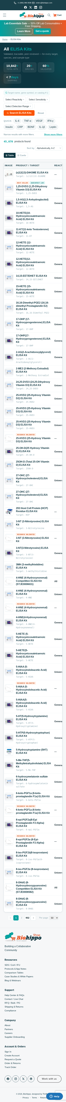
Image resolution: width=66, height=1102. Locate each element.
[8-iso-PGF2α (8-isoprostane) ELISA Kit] (9, 872)
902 (27, 917)
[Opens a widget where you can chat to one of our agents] (54, 1096)
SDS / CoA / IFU (12, 965)
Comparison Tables (14, 972)
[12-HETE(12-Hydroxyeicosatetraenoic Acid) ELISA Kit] (9, 264)
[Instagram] (40, 7)
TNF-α (27, 121)
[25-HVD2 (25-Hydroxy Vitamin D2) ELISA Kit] (9, 398)
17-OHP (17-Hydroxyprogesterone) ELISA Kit (33, 322)
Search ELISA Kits (20, 113)
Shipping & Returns (14, 1006)
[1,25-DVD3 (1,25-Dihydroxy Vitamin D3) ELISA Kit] (9, 188)
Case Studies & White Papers (19, 976)
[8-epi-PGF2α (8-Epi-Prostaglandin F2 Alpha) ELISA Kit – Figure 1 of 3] (9, 841)
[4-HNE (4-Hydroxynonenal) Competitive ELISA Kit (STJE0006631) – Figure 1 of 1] (9, 581)
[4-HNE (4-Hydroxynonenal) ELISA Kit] (9, 594)
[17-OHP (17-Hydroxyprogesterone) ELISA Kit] (9, 324)
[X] (30, 7)
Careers (8, 1033)
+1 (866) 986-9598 (24, 3)
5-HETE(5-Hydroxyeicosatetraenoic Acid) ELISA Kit (30, 653)
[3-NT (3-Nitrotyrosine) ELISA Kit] (9, 525)
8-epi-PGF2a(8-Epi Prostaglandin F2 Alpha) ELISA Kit (30, 822)
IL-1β (42, 127)
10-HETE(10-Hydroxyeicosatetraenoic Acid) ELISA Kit (30, 216)
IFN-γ (50, 121)
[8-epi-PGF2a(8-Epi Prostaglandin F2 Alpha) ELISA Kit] (9, 825)
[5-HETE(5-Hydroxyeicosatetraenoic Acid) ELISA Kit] (9, 655)
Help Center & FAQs (14, 995)
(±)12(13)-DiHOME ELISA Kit (32, 172)
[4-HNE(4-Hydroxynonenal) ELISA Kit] (9, 623)
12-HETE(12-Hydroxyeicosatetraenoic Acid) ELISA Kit (30, 262)
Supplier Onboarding (15, 1037)
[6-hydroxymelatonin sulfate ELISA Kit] (9, 782)
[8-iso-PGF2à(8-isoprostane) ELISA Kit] (9, 858)
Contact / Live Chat (14, 999)
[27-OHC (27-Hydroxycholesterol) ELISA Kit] (9, 480)
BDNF (31, 127)
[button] (49, 15)
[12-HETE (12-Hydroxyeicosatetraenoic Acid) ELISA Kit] (9, 247)
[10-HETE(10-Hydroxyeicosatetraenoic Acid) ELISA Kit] (9, 218)
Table (11, 155)
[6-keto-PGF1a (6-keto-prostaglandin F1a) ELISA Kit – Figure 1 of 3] (9, 810)
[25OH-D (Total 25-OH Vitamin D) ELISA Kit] (9, 465)
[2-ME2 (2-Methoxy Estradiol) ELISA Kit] (9, 372)
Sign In (8, 1051)
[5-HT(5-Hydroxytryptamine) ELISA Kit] (9, 721)
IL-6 (17, 121)
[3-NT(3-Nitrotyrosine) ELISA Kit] (9, 553)
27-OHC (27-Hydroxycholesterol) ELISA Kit (32, 478)
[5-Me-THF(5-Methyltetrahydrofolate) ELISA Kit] (9, 765)
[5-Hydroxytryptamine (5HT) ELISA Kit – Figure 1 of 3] (9, 752)
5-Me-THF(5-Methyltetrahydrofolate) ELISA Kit (33, 763)
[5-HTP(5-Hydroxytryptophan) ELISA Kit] (9, 738)
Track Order (10, 1067)
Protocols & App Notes (15, 969)
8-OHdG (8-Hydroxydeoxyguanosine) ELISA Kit (31, 901)
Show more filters (53, 134)
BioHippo (27, 1094)
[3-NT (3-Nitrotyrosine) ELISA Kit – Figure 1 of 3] (9, 538)
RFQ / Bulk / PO (12, 1003)
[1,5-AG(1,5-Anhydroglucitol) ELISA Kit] (9, 203)
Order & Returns (13, 1063)
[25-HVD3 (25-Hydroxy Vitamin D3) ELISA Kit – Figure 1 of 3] (9, 438)
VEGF (39, 121)
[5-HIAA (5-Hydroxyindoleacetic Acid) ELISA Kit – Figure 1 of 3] (9, 688)
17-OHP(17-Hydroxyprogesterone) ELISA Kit (33, 338)
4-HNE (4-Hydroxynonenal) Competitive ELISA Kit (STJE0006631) (31, 580)
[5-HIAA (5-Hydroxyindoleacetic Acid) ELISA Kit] (9, 672)
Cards (23, 155)
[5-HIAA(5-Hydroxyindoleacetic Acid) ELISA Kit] (9, 705)
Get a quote (42, 31)
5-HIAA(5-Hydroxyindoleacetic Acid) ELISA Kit (31, 702)
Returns (43, 1098)
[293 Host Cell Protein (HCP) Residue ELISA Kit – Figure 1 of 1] (9, 511)
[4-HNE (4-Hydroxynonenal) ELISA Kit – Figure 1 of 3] (9, 607)
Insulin (9, 127)
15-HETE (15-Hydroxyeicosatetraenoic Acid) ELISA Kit (30, 289)
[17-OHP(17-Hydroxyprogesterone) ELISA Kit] (9, 341)
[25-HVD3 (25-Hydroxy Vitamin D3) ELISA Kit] (9, 412)
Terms (34, 1098)
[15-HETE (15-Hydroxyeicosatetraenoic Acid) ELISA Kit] (9, 291)
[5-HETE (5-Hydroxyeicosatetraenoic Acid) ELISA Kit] (9, 639)
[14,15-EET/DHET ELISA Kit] (9, 278)
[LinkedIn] (35, 7)
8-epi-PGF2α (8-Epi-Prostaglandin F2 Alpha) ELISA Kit (30, 842)
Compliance (10, 1010)
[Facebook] (25, 7)
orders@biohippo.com (44, 3)
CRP (20, 127)
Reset (41, 113)
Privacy (26, 1098)
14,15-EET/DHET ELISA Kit (31, 276)
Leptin (53, 127)
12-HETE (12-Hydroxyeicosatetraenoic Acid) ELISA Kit (30, 245)
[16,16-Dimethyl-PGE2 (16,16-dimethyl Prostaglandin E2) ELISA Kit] (9, 308)
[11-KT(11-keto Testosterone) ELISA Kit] (9, 233)
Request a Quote (13, 1059)
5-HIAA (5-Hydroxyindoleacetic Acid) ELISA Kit (31, 669)
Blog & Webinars (13, 980)
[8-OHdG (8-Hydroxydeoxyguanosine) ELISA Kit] (9, 904)
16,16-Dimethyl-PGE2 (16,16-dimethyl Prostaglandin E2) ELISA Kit (32, 305)
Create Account (12, 1055)
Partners (9, 1029)
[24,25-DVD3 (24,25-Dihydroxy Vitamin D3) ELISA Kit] (9, 385)
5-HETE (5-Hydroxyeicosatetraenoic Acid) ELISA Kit (30, 637)
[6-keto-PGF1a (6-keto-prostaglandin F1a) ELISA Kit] (9, 797)
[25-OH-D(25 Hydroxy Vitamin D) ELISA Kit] (9, 452)
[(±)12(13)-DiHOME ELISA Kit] (9, 174)
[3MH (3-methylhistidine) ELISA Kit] (9, 568)
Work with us (49, 1078)
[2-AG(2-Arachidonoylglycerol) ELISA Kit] (9, 357)
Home (5, 39)
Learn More (23, 31)
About (7, 1025)
